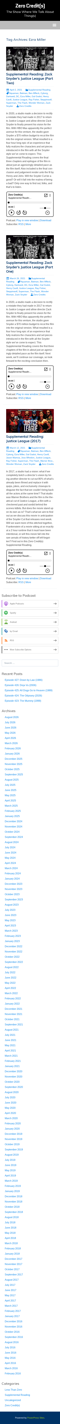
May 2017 (10, 1295)
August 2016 (12, 1342)
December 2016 (13, 1321)
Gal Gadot (31, 454)
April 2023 (10, 925)
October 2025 (12, 769)
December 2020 (13, 1071)
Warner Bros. (46, 461)
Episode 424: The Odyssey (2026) (23, 695)
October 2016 (12, 1332)
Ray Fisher (34, 99)
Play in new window (27, 220)
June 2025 (10, 790)
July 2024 (10, 847)
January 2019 (12, 1191)
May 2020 (10, 1108)
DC (17, 96)
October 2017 (12, 1269)
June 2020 (10, 1102)
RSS (21, 224)
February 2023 (13, 936)
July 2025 (10, 785)
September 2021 (14, 1024)
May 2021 (10, 1045)
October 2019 (12, 1144)
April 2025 (10, 800)
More (28, 224)
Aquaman (14, 93)
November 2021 (13, 1014)
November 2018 (13, 1201)
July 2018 (10, 1222)
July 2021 (10, 1035)
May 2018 (10, 1233)
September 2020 (14, 1087)
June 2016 (10, 1352)
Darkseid (10, 96)
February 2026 (13, 748)
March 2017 (11, 1306)
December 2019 (13, 1134)
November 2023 (13, 889)
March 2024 (11, 868)
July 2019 (10, 1160)
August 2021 (12, 1029)
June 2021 (10, 1040)
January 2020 (12, 1128)
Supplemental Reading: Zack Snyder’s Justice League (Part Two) (29, 78)
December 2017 (13, 1259)
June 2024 (10, 852)
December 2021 (13, 1009)
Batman (23, 93)
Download (45, 220)
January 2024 (12, 878)
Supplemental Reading (39, 90)
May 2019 (10, 1170)
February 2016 (13, 1373)
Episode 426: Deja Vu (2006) (20, 685)
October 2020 (12, 1082)
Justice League (20, 99)
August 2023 (12, 904)
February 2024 (13, 873)
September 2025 (14, 774)
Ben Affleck (34, 93)
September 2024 (14, 837)
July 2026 (10, 722)
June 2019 (10, 1165)
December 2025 (13, 759)
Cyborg (44, 93)
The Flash (22, 103)
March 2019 (11, 1180)
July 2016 (10, 1347)
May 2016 (10, 1358)
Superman (11, 103)
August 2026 (12, 717)
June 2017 (10, 1290)
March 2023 (11, 930)
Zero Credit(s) (12, 1405)
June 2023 (10, 915)
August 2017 (12, 1279)
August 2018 (12, 1217)
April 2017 (10, 1300)
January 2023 (12, 941)
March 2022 (11, 993)
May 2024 (10, 858)
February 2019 (13, 1186)
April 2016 (10, 1363)
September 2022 (14, 962)
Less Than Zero (13, 1389)
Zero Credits (25, 106)
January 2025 (12, 816)
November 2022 (13, 951)
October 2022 (12, 957)
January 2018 (12, 1253)
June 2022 (10, 977)
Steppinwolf (46, 99)
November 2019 (13, 1139)
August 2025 (12, 779)
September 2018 (14, 1212)
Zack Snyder (21, 294)
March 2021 (11, 1055)
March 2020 (11, 1118)
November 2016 (13, 1326)
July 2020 (10, 1097)
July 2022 (10, 972)
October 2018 (12, 1207)
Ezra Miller (25, 96)
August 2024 (12, 842)
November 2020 (13, 1076)
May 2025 (10, 795)
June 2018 (10, 1227)
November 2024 (13, 826)
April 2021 (10, 1050)
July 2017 (10, 1285)
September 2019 (14, 1149)
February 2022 (13, 998)
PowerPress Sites (35, 1417)
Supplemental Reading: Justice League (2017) (25, 438)
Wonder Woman (36, 103)
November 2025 (13, 764)
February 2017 (13, 1311)
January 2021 (12, 1066)
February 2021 (13, 1061)
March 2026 (11, 743)
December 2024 (13, 821)
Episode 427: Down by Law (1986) (23, 680)
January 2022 (12, 1003)
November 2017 (13, 1264)
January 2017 (12, 1316)
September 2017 (14, 1274)
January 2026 (12, 753)
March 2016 (11, 1368)
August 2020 (12, 1092)
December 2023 (13, 884)
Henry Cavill (12, 288)
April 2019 (10, 1175)
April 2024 (10, 863)
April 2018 (10, 1238)
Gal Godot (37, 96)
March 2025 (11, 805)
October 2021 (12, 1019)
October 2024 (12, 832)
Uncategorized (13, 1400)
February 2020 (13, 1123)
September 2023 (14, 899)
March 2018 (11, 1243)
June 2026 (10, 727)
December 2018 (13, 1196)
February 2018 (13, 1248)
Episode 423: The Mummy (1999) (23, 701)
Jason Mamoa (13, 457)
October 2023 (12, 894)
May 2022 (10, 983)
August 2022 (12, 967)
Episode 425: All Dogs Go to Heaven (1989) (28, 690)
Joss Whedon (27, 457)
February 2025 (13, 811)
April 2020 (10, 1113)
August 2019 (12, 1154)
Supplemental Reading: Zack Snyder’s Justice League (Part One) (29, 266)
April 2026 (10, 738)
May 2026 (10, 733)
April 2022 (10, 988)
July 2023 (10, 910)
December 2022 (13, 946)
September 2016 (14, 1337)
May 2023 (10, 920)
